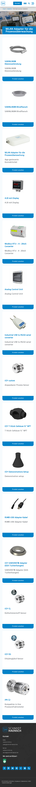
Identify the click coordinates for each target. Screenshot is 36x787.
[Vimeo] (16, 768)
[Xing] (20, 768)
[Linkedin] (8, 768)
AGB (29, 781)
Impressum (17, 781)
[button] (28, 3)
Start (4, 9)
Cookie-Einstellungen (7, 782)
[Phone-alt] (28, 768)
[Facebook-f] (4, 768)
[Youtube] (12, 768)
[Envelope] (24, 768)
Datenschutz (24, 781)
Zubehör (9, 9)
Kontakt (6, 736)
